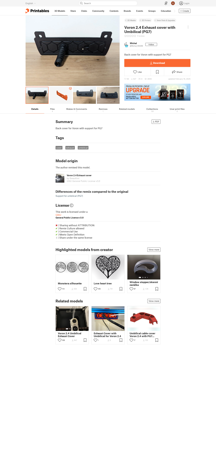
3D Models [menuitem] (59, 11)
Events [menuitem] (139, 11)
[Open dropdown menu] (188, 27)
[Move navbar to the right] (174, 10)
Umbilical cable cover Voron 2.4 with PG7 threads (142, 334)
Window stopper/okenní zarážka (144, 283)
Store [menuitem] (73, 11)
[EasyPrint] (166, 3)
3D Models (131, 20)
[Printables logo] (37, 11)
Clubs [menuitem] (84, 11)
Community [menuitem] (98, 11)
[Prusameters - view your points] (173, 3)
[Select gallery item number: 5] (76, 328)
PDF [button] (157, 121)
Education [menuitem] (166, 11)
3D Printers (146, 20)
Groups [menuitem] (152, 11)
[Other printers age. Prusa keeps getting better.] (157, 92)
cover (59, 147)
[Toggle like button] (59, 289)
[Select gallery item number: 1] (140, 277)
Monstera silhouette (70, 283)
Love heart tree (103, 283)
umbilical (83, 147)
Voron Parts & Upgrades (166, 20)
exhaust (70, 147)
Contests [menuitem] (114, 11)
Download (159, 62)
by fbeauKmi (73, 178)
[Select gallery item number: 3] (145, 277)
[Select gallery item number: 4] (147, 277)
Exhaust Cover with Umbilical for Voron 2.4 (107, 334)
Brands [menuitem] (127, 11)
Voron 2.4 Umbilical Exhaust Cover (69, 334)
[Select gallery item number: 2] (142, 277)
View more (154, 249)
